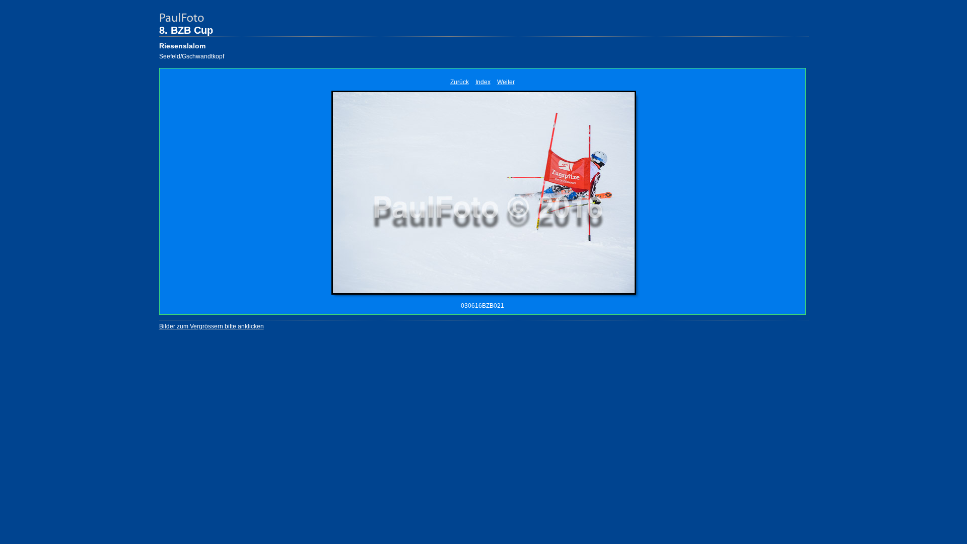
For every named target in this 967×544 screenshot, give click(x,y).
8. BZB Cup (186, 30)
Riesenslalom (182, 46)
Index (483, 82)
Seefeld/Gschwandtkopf (191, 56)
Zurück (459, 82)
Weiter (506, 82)
